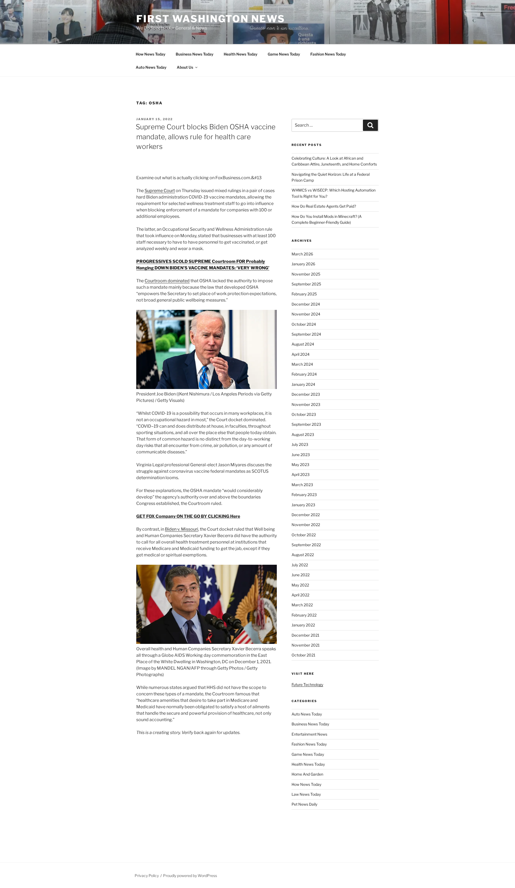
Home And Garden (307, 774)
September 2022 (306, 544)
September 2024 (306, 334)
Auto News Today (151, 67)
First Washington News (210, 19)
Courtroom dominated (167, 280)
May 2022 (300, 585)
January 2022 (303, 625)
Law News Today (306, 794)
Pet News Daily (304, 804)
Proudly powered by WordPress (190, 875)
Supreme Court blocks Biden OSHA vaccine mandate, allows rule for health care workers (205, 137)
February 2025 (304, 294)
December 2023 (306, 394)
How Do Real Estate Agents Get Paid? (324, 206)
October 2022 (304, 535)
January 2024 (303, 384)
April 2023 (301, 474)
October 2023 (304, 414)
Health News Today (241, 54)
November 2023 (306, 404)
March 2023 (302, 484)
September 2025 (306, 284)
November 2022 (306, 524)
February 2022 (304, 615)
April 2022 (300, 595)
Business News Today (195, 54)
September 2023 (306, 424)
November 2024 (306, 314)
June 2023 (301, 454)
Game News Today (284, 54)
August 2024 (303, 344)
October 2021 (303, 655)
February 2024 (304, 374)
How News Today (150, 54)
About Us (185, 67)
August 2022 (303, 554)
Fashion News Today (328, 54)
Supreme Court (160, 190)
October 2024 (304, 324)
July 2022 (300, 565)
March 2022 (302, 605)
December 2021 (305, 635)
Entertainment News (309, 734)
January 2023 (303, 504)
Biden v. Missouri (181, 529)
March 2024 (302, 364)
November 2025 (306, 274)
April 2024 (301, 354)
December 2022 (306, 514)
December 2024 (306, 304)
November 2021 (306, 645)
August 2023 (303, 434)
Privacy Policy (147, 875)
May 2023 (300, 464)
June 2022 (301, 575)
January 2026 (303, 264)
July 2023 (300, 444)
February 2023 (304, 494)
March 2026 (302, 254)
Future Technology (307, 684)
